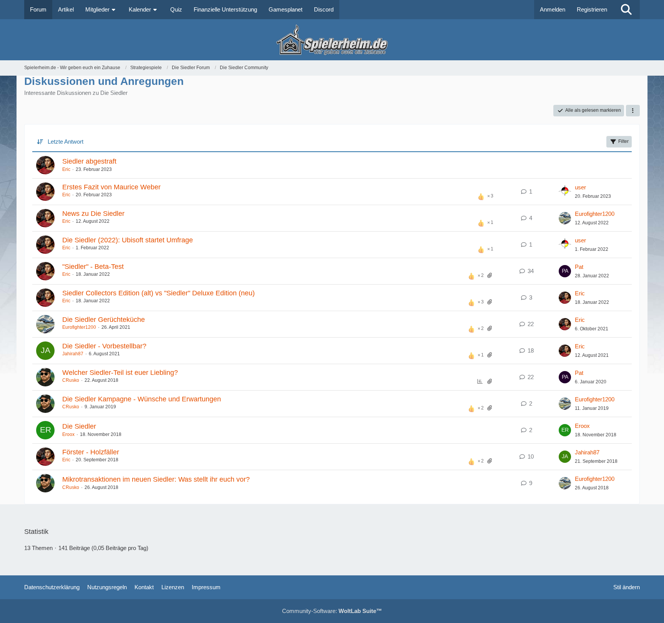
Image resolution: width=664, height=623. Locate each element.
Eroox (68, 434)
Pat (579, 266)
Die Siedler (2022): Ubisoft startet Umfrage (127, 240)
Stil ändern (626, 587)
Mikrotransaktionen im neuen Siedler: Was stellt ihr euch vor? (156, 479)
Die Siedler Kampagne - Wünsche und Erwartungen (141, 399)
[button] (633, 110)
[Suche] (626, 9)
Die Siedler (79, 426)
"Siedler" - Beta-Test (93, 266)
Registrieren (592, 9)
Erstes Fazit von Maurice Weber (111, 187)
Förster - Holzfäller (90, 452)
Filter (623, 141)
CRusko (70, 380)
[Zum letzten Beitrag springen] (565, 192)
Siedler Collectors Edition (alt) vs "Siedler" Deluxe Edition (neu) (158, 293)
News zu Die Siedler (93, 213)
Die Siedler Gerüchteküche (103, 319)
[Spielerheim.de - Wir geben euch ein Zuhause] (332, 39)
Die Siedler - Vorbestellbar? (104, 346)
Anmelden (552, 9)
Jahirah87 (72, 353)
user (580, 187)
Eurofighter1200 (594, 213)
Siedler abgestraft (89, 161)
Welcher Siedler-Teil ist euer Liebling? (120, 372)
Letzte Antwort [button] (65, 141)
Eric (66, 169)
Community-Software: (332, 611)
